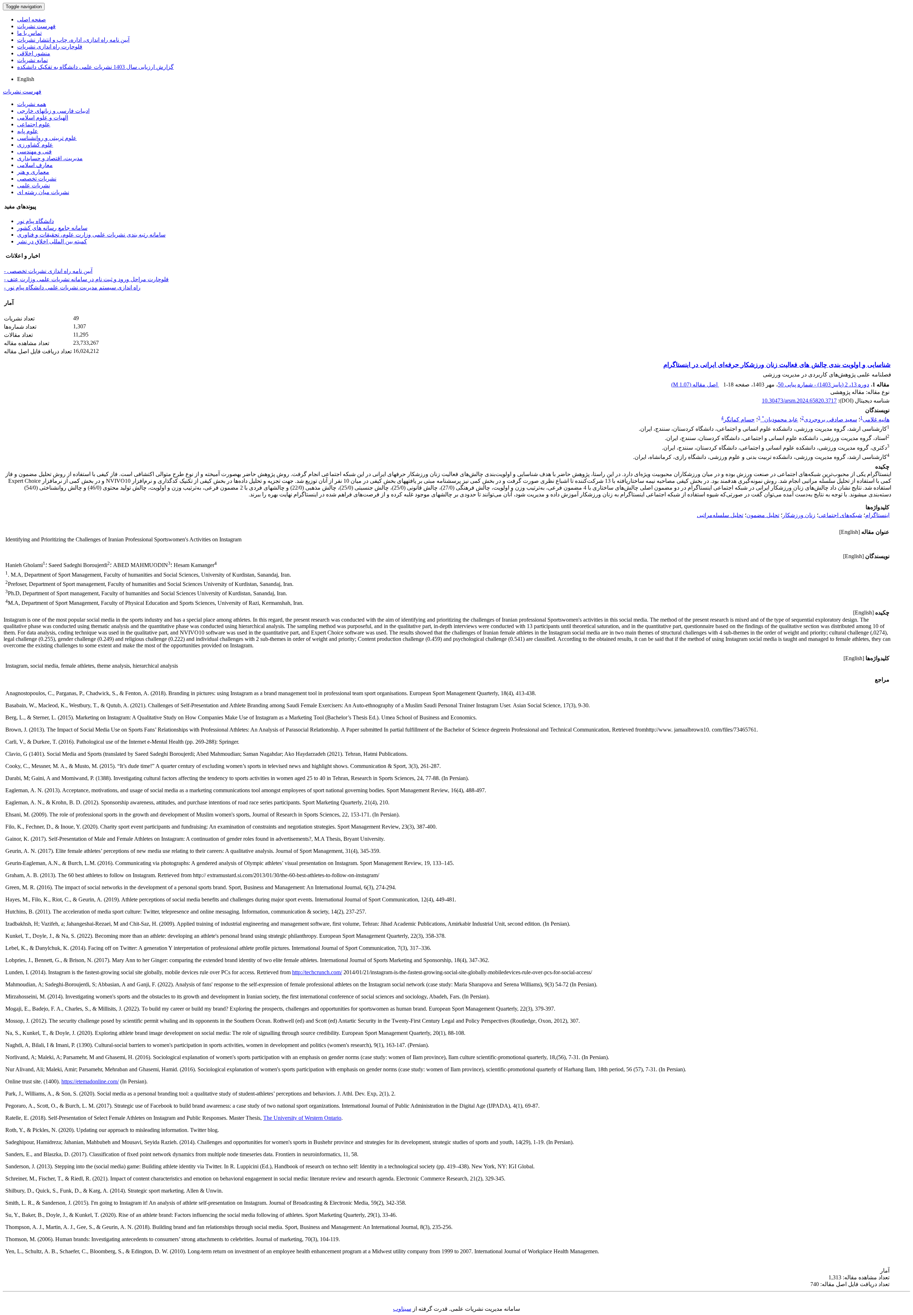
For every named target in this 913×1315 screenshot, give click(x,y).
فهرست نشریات (36, 26)
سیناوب (402, 1309)
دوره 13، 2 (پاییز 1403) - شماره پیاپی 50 (823, 384)
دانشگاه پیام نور (35, 221)
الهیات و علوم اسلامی (42, 118)
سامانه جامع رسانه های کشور (52, 228)
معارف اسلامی (35, 165)
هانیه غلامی (876, 419)
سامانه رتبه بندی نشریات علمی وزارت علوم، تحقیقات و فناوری (91, 235)
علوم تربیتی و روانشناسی (47, 138)
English (25, 79)
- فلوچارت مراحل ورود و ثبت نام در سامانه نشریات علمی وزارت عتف (86, 279)
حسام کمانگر (739, 419)
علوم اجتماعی (33, 124)
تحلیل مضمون (762, 515)
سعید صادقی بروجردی (830, 419)
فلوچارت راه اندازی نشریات (49, 47)
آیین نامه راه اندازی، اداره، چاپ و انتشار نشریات (73, 40)
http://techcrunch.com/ (317, 972)
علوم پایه (27, 131)
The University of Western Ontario (302, 1118)
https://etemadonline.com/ (90, 1081)
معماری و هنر (33, 172)
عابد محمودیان (780, 419)
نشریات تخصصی (36, 179)
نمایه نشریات (32, 60)
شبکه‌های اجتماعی (840, 515)
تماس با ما (29, 33)
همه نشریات (31, 104)
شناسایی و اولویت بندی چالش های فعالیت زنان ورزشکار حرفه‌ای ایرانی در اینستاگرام (777, 364)
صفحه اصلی (31, 19)
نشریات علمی (33, 185)
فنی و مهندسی (34, 151)
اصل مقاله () (695, 384)
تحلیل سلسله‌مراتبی (720, 515)
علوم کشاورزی (35, 145)
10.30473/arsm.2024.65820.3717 (799, 401)
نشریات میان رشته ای (43, 192)
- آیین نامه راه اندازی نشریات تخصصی (48, 271)
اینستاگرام (877, 515)
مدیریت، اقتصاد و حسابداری (50, 158)
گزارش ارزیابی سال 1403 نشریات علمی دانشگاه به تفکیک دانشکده (95, 67)
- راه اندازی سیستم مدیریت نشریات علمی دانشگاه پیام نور (72, 287)
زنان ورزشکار (798, 515)
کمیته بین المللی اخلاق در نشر (52, 241)
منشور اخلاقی (33, 53)
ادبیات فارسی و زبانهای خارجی (53, 111)
